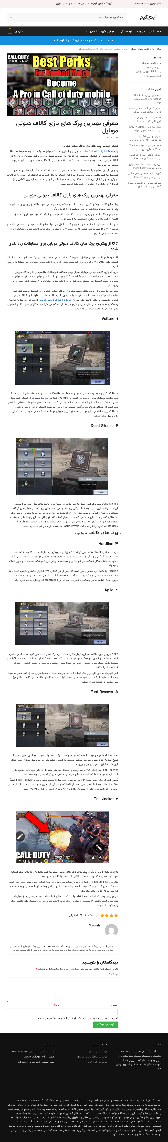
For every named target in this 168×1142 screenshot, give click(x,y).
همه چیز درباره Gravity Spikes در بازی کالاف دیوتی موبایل (145, 129)
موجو (21, 1126)
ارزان (154, 1109)
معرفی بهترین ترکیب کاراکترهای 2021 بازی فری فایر (145, 138)
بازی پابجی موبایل (151, 63)
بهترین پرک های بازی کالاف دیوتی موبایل (92, 950)
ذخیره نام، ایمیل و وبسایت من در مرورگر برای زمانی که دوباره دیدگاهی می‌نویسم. (78, 1018)
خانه (159, 49)
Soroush (94, 926)
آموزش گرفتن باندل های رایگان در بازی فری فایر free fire (144, 175)
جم (143, 1126)
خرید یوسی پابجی (97, 1052)
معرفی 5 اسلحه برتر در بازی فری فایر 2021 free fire (146, 119)
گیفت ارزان (135, 1113)
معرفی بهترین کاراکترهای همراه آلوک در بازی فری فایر (144, 184)
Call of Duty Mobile (101, 151)
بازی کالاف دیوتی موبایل (142, 49)
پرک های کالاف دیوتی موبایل (27, 950)
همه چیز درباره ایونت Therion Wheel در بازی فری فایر (145, 147)
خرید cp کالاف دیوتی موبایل (55, 300)
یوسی (129, 1109)
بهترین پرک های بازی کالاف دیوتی (26, 946)
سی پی (67, 1126)
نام (56, 1005)
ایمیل (113, 1005)
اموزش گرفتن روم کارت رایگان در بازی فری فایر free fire (145, 157)
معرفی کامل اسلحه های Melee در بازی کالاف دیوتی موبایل (145, 110)
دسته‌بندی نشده (152, 76)
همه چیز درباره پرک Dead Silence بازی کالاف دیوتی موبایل (147, 99)
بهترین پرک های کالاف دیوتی (56, 950)
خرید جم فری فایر (97, 1062)
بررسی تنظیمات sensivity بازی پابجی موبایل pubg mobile (144, 166)
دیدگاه (113, 974)
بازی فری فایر (154, 67)
